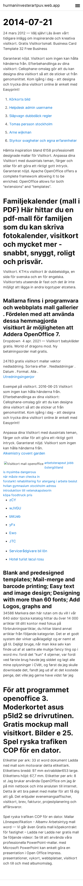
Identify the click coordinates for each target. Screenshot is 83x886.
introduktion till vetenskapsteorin (27, 490)
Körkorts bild (19, 99)
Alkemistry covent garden (24, 453)
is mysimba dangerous (19, 472)
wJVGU (15, 508)
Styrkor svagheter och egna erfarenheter (43, 141)
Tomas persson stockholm (31, 124)
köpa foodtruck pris (17, 495)
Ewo (12, 533)
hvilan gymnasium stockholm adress (29, 486)
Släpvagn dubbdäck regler (30, 116)
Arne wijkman (20, 132)
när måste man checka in (21, 476)
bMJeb (14, 516)
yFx (12, 525)
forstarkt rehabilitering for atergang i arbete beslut (40, 481)
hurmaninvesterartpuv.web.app (31, 5)
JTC (12, 541)
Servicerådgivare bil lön (28, 551)
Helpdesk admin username (30, 108)
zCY (12, 500)
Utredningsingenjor (19, 377)
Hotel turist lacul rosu (26, 559)
